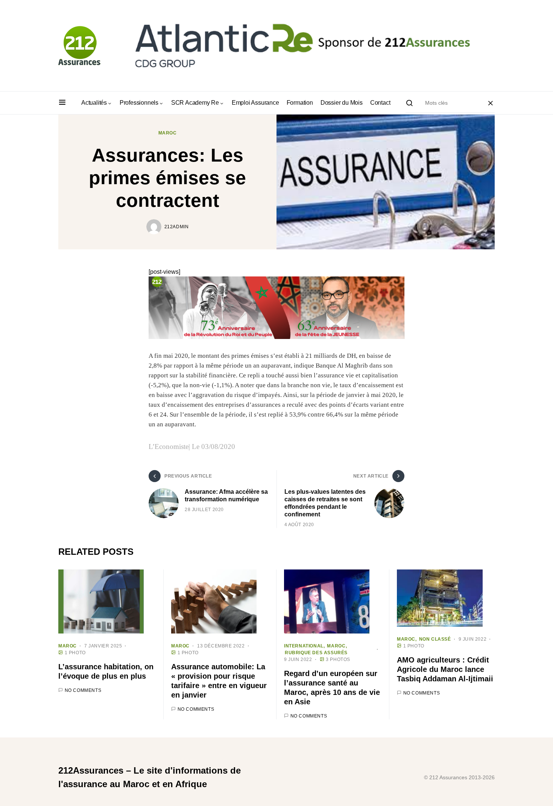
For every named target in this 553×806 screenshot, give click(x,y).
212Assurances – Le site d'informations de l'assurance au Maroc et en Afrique (149, 777)
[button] (62, 102)
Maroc (167, 133)
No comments (83, 690)
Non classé (435, 639)
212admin (176, 226)
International (304, 646)
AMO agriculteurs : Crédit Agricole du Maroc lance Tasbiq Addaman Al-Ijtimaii (445, 669)
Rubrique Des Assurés (316, 652)
